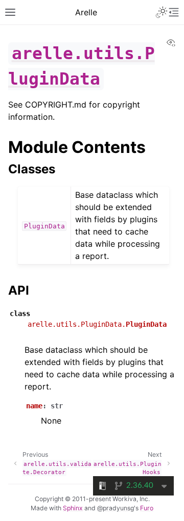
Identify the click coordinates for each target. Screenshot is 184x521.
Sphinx (73, 508)
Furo (146, 508)
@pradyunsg (115, 508)
